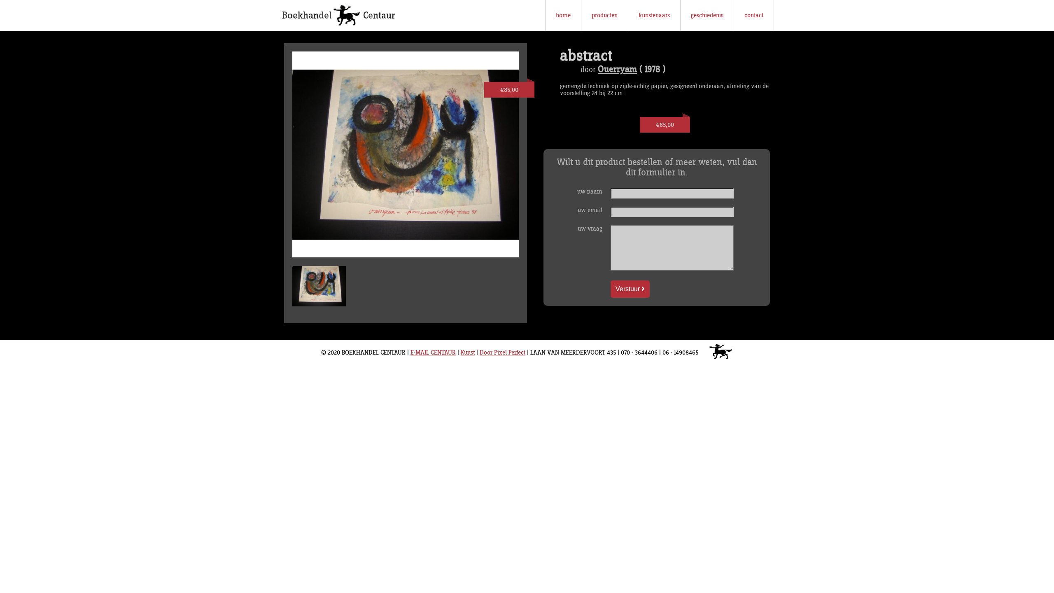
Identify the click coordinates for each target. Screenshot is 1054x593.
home (563, 15)
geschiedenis (707, 15)
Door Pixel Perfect (502, 352)
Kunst (468, 352)
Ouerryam (617, 70)
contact (753, 15)
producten (605, 15)
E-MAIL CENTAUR (433, 352)
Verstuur (628, 288)
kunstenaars (654, 15)
